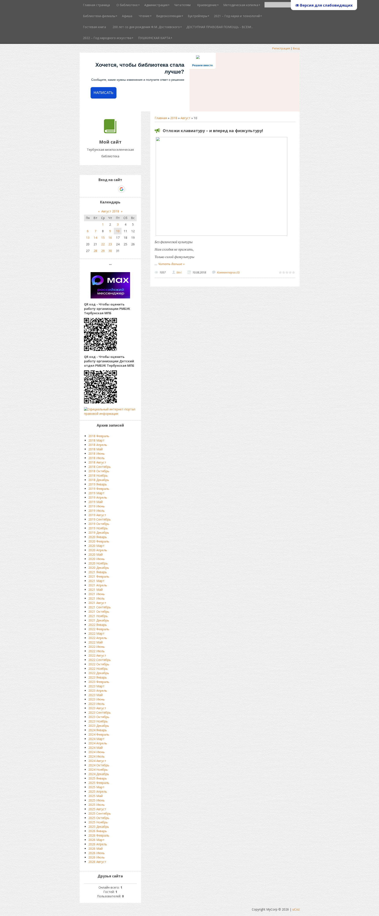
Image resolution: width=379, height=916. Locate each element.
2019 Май (95, 502)
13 (87, 237)
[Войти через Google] (121, 189)
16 (110, 237)
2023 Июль (96, 704)
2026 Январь (97, 831)
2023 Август (97, 708)
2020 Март (96, 546)
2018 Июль (96, 458)
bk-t (179, 272)
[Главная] (110, 132)
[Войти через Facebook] (106, 189)
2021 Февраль (98, 576)
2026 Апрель (97, 844)
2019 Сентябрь (99, 519)
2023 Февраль (98, 682)
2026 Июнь (96, 853)
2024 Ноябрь (98, 769)
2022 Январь (97, 625)
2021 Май (95, 589)
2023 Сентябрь (99, 712)
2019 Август (97, 515)
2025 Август (97, 809)
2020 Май (95, 554)
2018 (173, 118)
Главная (161, 118)
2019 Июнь (96, 506)
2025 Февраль (98, 783)
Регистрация (281, 48)
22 (103, 244)
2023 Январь (97, 677)
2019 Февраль (98, 489)
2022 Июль (96, 651)
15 (103, 237)
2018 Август (97, 462)
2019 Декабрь (98, 532)
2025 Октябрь (98, 818)
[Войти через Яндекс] (114, 189)
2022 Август (97, 655)
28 (95, 251)
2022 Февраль (98, 629)
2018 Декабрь (98, 480)
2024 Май (95, 747)
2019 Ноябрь (98, 528)
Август (185, 118)
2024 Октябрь (98, 765)
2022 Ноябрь (98, 668)
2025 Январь (97, 778)
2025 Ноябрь (98, 822)
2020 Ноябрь (98, 563)
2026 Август (97, 862)
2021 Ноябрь (98, 616)
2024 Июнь (96, 752)
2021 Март (96, 581)
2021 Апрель (97, 585)
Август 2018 (110, 211)
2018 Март (96, 440)
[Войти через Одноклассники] (129, 189)
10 (118, 231)
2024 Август (97, 761)
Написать (103, 93)
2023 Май (95, 695)
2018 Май (95, 449)
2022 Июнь (96, 647)
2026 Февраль (98, 835)
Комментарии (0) (228, 272)
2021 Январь (97, 572)
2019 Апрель (97, 497)
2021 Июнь (96, 594)
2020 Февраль (98, 541)
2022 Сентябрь (99, 660)
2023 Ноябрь (98, 721)
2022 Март (96, 633)
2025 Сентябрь (99, 813)
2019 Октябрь (98, 524)
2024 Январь (97, 730)
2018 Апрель (97, 445)
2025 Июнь (96, 800)
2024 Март (96, 739)
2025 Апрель (97, 791)
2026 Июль (96, 857)
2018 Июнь (96, 453)
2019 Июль (96, 510)
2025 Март (96, 787)
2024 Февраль (98, 734)
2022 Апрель (97, 638)
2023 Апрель (97, 690)
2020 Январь (97, 537)
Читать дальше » (171, 264)
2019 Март (96, 493)
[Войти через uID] (91, 189)
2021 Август (97, 603)
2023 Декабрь (98, 726)
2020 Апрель (97, 550)
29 (103, 251)
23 (110, 244)
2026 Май (95, 848)
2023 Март (96, 686)
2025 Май (95, 796)
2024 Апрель (97, 743)
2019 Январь (97, 484)
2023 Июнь (96, 699)
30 (110, 251)
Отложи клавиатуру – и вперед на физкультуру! (213, 130)
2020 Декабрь (98, 568)
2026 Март (96, 840)
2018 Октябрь (98, 471)
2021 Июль (96, 598)
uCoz (296, 909)
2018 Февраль (98, 436)
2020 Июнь (96, 559)
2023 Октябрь (98, 717)
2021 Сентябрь (99, 607)
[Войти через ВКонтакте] (99, 189)
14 (95, 237)
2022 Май (95, 642)
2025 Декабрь (98, 826)
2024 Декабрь (98, 774)
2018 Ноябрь (98, 475)
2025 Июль (96, 805)
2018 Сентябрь (99, 467)
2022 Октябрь (98, 664)
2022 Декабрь (98, 673)
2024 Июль (96, 756)
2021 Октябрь (98, 611)
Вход (296, 48)
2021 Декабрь (98, 620)
